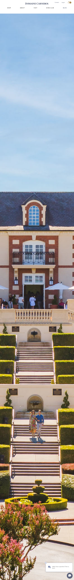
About (22, 8)
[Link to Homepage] (37, 4)
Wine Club (50, 8)
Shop (9, 8)
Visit (35, 8)
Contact (57, 2)
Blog (65, 8)
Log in (63, 2)
